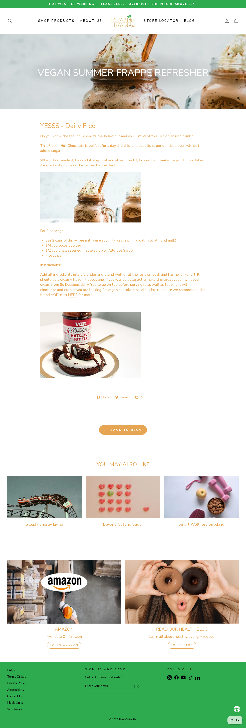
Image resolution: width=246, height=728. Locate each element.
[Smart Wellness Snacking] (201, 497)
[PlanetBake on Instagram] (169, 677)
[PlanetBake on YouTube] (183, 677)
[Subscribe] (136, 686)
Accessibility (15, 690)
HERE (72, 294)
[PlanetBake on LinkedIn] (197, 677)
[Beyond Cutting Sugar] (123, 497)
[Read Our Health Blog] (182, 592)
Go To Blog (182, 645)
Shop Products (56, 21)
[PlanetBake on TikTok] (190, 677)
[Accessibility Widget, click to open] (237, 709)
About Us (91, 21)
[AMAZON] (64, 592)
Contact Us (15, 696)
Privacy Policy (16, 683)
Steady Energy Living (44, 524)
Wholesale (15, 709)
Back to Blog (125, 430)
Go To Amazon (64, 645)
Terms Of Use (16, 677)
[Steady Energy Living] (44, 497)
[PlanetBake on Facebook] (176, 677)
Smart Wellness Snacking (201, 524)
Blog (189, 21)
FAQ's (11, 670)
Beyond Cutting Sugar (123, 524)
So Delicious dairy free (78, 284)
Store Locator (161, 21)
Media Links (15, 703)
